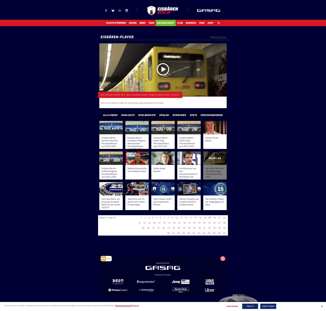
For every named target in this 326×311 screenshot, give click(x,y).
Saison (133, 23)
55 (224, 228)
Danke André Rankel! (159, 170)
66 (219, 233)
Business (191, 23)
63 (204, 233)
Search (218, 23)
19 (219, 217)
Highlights (128, 115)
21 (140, 222)
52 (209, 228)
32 (194, 222)
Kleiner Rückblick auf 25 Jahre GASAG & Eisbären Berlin (189, 202)
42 (158, 228)
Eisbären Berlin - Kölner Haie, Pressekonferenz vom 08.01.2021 (187, 142)
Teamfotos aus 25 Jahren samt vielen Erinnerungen (136, 202)
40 (148, 228)
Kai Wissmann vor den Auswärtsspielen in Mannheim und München (188, 174)
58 (178, 233)
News (143, 23)
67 (224, 233)
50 (199, 228)
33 (199, 222)
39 (143, 228)
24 (154, 222)
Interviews (179, 115)
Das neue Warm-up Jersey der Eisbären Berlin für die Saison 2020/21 (110, 203)
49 (194, 228)
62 (199, 233)
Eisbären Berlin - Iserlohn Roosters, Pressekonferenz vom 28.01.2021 (109, 142)
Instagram (126, 10)
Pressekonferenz (212, 115)
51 (205, 228)
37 (219, 222)
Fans (202, 23)
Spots (193, 115)
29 (179, 222)
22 (144, 222)
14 (195, 217)
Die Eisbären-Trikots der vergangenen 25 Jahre (214, 202)
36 (214, 222)
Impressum (135, 306)
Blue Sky (113, 10)
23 (149, 222)
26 (164, 222)
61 (194, 233)
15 (200, 217)
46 (179, 228)
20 (224, 217)
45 (174, 228)
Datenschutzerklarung (123, 306)
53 (214, 228)
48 (189, 228)
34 (204, 222)
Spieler (164, 115)
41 (153, 228)
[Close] (322, 306)
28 (174, 222)
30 (184, 222)
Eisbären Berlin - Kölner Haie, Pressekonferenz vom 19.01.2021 (161, 142)
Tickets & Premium (116, 23)
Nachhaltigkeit (165, 23)
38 (224, 222)
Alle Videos (110, 115)
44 (168, 228)
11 (181, 217)
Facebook (106, 10)
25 (159, 222)
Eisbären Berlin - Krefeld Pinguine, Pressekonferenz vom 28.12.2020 (109, 172)
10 (177, 217)
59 (183, 233)
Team (151, 23)
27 (169, 222)
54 (219, 228)
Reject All (250, 306)
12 (186, 217)
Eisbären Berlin (162, 10)
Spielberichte (147, 115)
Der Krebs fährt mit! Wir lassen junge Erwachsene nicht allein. (214, 172)
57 (173, 233)
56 (168, 233)
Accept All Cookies (268, 306)
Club (180, 23)
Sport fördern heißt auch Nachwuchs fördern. (162, 202)
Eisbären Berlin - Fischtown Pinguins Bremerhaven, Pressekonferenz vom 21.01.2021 (136, 143)
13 (191, 217)
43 (163, 228)
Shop (210, 23)
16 (205, 217)
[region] (163, 306)
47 (184, 228)
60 (188, 233)
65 (214, 233)
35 (209, 222)
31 (190, 222)
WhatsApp (120, 10)
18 (214, 217)
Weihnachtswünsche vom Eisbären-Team (137, 170)
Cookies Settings (232, 306)
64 (209, 233)
